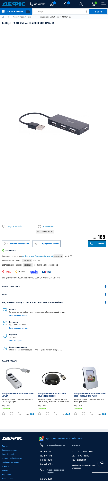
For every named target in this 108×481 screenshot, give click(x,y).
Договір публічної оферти (12, 458)
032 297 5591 (46, 455)
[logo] (3, 17)
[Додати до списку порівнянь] (3, 413)
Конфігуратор (7, 478)
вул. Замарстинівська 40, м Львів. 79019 (64, 438)
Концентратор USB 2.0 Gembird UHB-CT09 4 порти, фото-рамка (89, 394)
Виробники (6, 474)
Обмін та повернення (10, 462)
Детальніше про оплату (18, 315)
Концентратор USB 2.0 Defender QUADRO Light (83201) (52, 394)
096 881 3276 (46, 459)
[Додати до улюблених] (11, 413)
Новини (5, 470)
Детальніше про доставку (19, 328)
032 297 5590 (46, 451)
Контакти (5, 466)
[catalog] (16, 11)
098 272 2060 (46, 478)
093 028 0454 (46, 464)
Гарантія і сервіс (15, 341)
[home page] (19, 438)
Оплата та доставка (9, 450)
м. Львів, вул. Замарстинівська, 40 (37, 256)
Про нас (5, 446)
